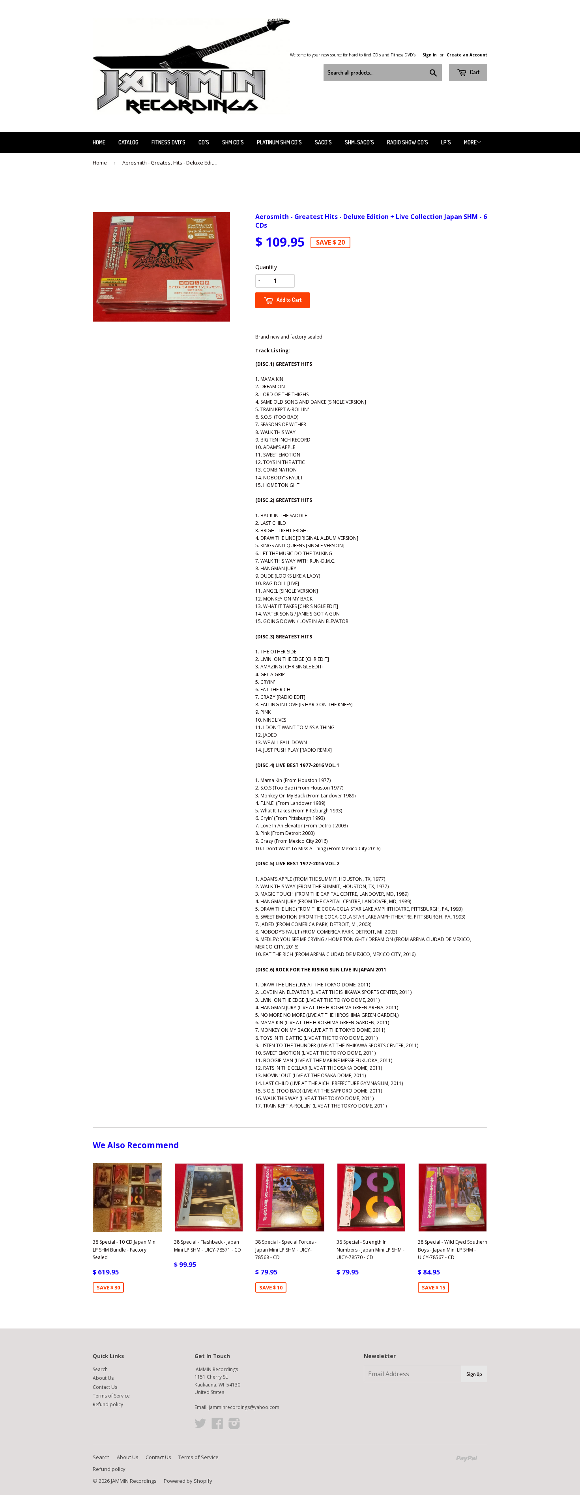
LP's (446, 142)
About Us (103, 1378)
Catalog (128, 142)
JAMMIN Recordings (134, 1480)
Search (100, 1369)
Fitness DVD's (168, 142)
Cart (474, 72)
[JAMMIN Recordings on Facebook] (217, 1426)
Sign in (430, 55)
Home (99, 142)
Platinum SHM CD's (279, 142)
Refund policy (108, 1404)
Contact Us (105, 1387)
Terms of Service (111, 1395)
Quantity (266, 267)
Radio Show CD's (407, 142)
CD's (203, 142)
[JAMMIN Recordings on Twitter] (200, 1426)
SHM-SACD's (359, 142)
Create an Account (467, 55)
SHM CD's (233, 142)
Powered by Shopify (188, 1480)
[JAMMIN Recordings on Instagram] (234, 1426)
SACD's (323, 142)
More (470, 142)
